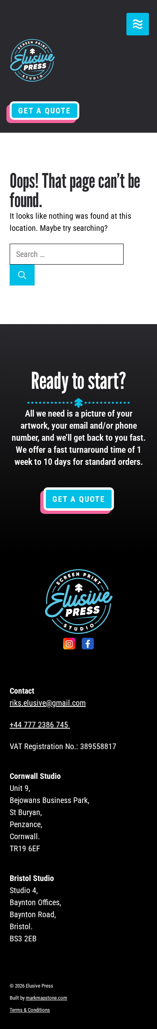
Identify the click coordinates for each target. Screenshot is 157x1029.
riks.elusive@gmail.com (48, 703)
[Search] (22, 275)
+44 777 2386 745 (39, 724)
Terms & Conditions (30, 1010)
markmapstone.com (46, 998)
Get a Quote (44, 110)
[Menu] (137, 24)
